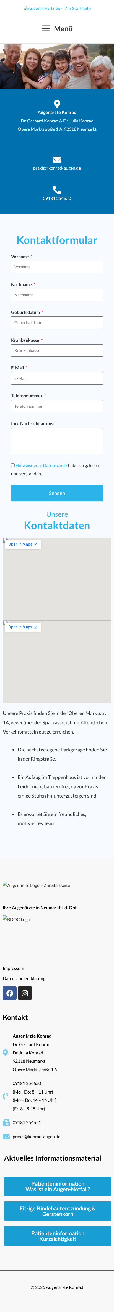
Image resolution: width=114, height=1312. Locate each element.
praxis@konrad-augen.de (57, 167)
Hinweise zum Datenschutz (41, 465)
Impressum (13, 968)
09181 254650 (57, 198)
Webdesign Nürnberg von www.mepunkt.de (57, 1295)
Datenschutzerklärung (24, 978)
